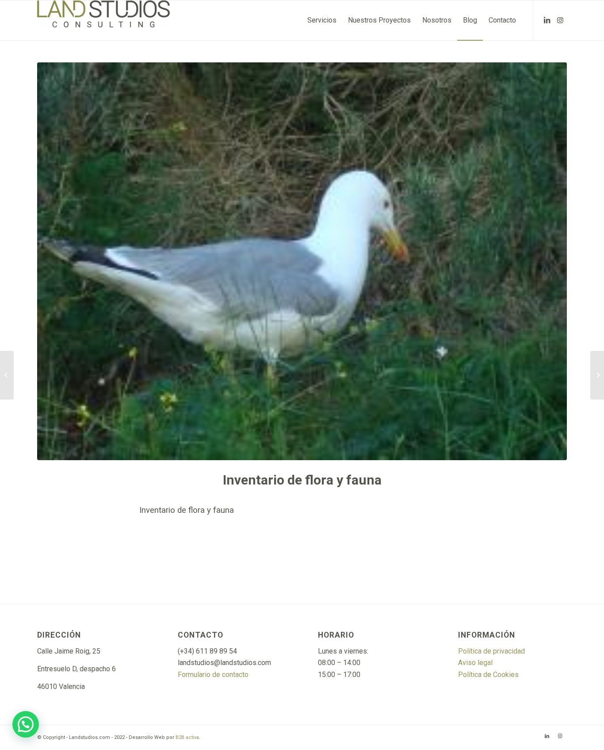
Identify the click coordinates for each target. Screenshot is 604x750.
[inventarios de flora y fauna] (302, 261)
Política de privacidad (491, 651)
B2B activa (187, 737)
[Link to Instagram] (560, 20)
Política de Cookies (488, 674)
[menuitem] (322, 20)
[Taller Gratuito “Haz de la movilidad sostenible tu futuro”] (7, 375)
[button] (25, 724)
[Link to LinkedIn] (547, 20)
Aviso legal (475, 662)
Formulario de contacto (213, 674)
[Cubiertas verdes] (597, 375)
